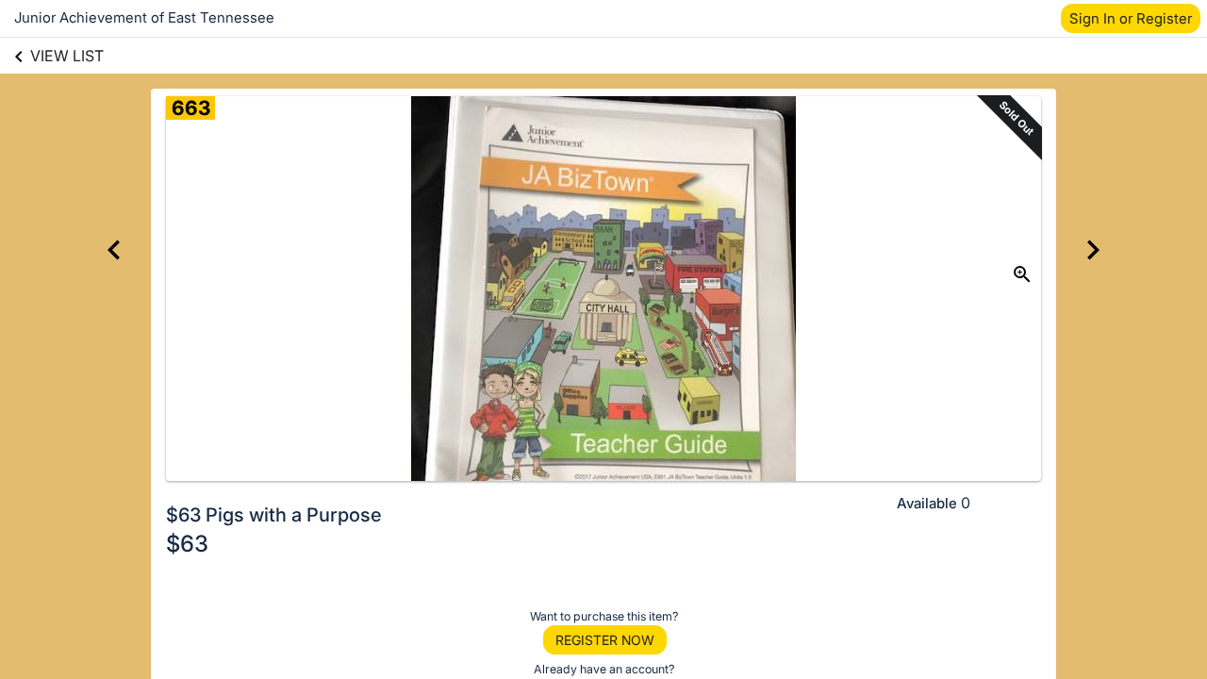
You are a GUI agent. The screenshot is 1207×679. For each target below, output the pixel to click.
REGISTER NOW (604, 640)
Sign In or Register (1130, 18)
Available (927, 503)
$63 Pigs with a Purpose (274, 515)
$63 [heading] (187, 543)
